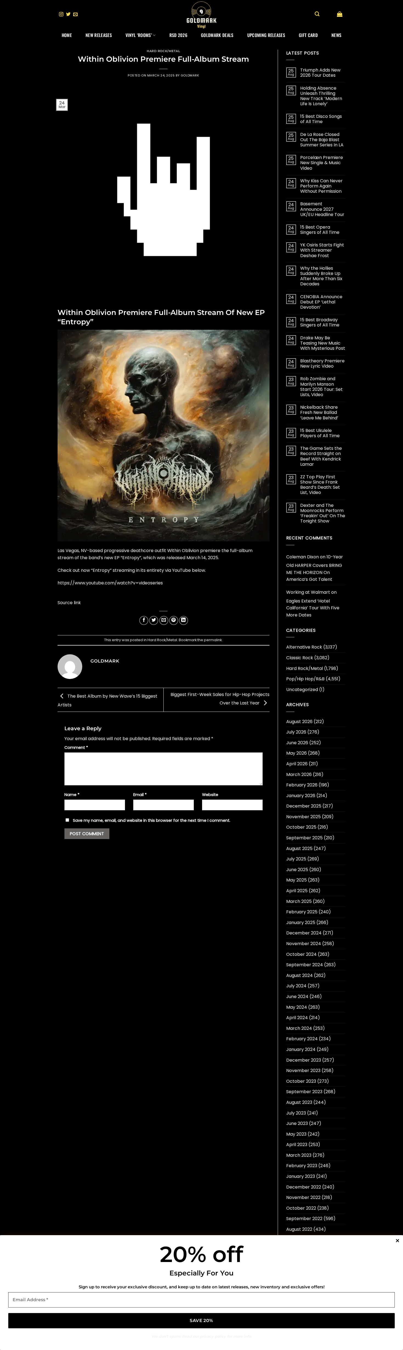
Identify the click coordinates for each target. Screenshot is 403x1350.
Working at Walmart (308, 592)
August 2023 (299, 1102)
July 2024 (296, 986)
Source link (69, 602)
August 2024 (299, 975)
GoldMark (190, 75)
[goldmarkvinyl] (201, 14)
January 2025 (300, 922)
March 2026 (299, 774)
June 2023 (297, 1123)
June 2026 (297, 743)
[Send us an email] (75, 14)
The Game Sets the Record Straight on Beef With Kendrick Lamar (321, 456)
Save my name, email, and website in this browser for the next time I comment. (151, 820)
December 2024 (304, 933)
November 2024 (303, 943)
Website (210, 794)
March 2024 (299, 1028)
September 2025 (304, 838)
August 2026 (299, 721)
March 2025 (299, 901)
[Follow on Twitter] (68, 14)
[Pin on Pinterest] (173, 620)
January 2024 (301, 1049)
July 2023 (296, 1113)
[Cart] (339, 14)
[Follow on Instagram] (61, 14)
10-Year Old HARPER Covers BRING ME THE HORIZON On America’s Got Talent (314, 568)
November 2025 (303, 817)
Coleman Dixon (302, 557)
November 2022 (303, 1197)
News (336, 35)
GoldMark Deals (217, 35)
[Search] (317, 14)
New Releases (99, 35)
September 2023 (304, 1091)
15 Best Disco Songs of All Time (321, 119)
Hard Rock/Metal (163, 51)
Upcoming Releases (266, 35)
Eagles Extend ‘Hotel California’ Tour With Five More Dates (312, 608)
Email (140, 794)
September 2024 (304, 965)
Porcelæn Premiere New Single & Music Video (321, 163)
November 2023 (303, 1070)
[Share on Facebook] (143, 620)
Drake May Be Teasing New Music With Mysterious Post (322, 343)
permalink (213, 640)
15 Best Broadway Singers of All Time (319, 322)
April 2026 (297, 764)
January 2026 (300, 795)
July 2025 (296, 859)
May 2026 (296, 753)
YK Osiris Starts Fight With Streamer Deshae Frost (322, 250)
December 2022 (303, 1187)
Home (67, 35)
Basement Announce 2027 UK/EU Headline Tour (322, 209)
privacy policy (213, 1336)
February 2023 (301, 1166)
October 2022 (301, 1208)
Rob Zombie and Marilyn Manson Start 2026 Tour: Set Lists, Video (321, 386)
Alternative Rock (304, 647)
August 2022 (299, 1229)
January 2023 (300, 1176)
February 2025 (301, 912)
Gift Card (308, 35)
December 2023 (303, 1060)
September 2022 (304, 1218)
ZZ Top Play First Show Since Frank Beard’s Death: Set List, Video (320, 484)
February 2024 (302, 1039)
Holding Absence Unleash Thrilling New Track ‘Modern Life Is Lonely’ (321, 96)
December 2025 (303, 806)
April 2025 (297, 891)
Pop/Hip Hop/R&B (305, 679)
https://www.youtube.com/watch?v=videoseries (110, 583)
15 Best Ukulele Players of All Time (320, 433)
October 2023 (301, 1081)
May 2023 (296, 1134)
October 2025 (301, 827)
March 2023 (298, 1155)
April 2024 (297, 1017)
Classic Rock (299, 658)
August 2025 (299, 848)
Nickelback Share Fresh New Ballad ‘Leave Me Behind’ (319, 412)
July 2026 (296, 732)
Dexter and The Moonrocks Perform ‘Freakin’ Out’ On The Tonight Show (322, 513)
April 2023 (296, 1144)
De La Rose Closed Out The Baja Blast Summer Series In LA (322, 140)
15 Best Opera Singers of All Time (319, 229)
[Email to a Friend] (163, 620)
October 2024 (301, 954)
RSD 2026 (178, 35)
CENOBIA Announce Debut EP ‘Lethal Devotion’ (321, 302)
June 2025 (297, 869)
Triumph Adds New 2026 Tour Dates (320, 72)
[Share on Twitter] (153, 620)
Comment (76, 747)
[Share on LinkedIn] (183, 620)
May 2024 (296, 1007)
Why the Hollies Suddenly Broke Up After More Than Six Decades (321, 276)
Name (72, 794)
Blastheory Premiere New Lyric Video (322, 363)
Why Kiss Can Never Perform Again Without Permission (321, 186)
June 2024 (297, 996)
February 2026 (301, 785)
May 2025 (296, 880)
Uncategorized (302, 689)
